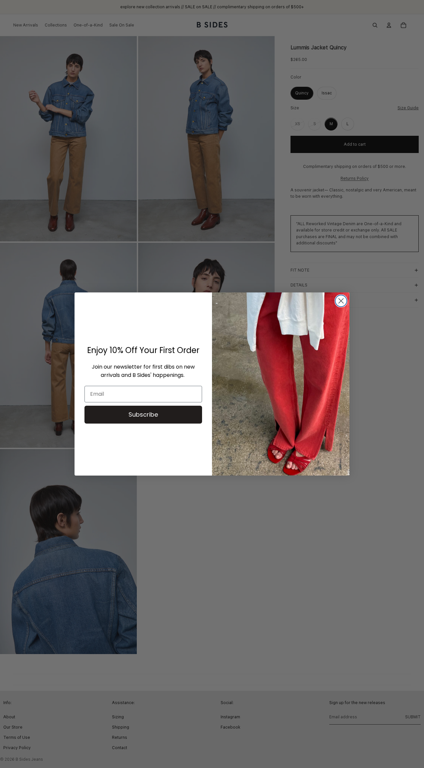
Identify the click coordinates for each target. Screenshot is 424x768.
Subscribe (143, 414)
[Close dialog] (341, 301)
